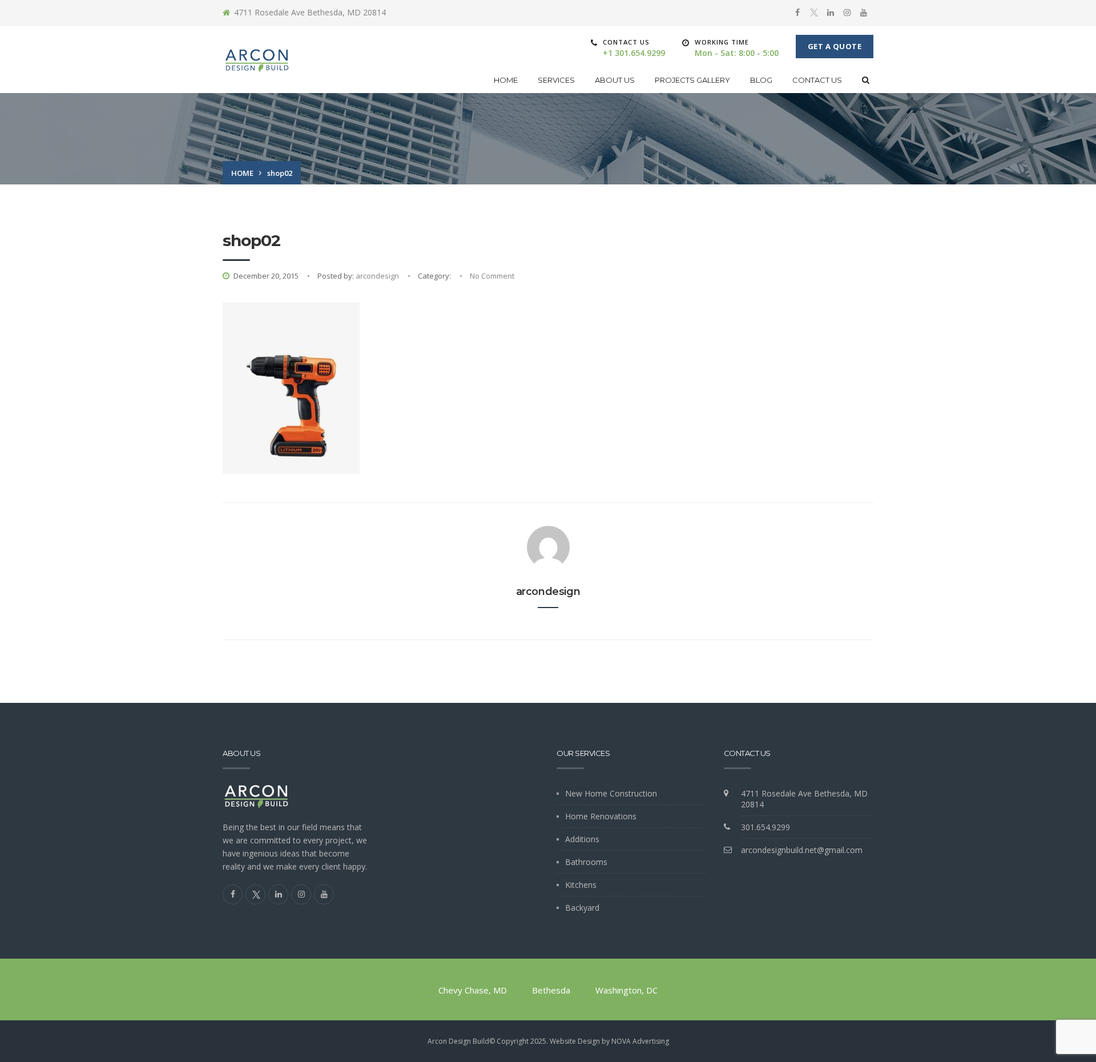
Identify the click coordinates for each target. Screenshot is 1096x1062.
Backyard (582, 907)
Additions (582, 839)
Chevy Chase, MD (472, 990)
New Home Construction (611, 793)
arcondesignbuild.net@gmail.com (802, 849)
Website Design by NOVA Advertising (609, 1041)
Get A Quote (835, 46)
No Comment (492, 276)
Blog (761, 80)
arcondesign (377, 276)
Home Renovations (600, 816)
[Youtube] (864, 13)
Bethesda (551, 990)
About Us (615, 80)
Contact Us (817, 80)
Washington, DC (626, 990)
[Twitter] (814, 13)
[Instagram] (847, 13)
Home (506, 80)
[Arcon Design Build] (257, 59)
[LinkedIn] (830, 13)
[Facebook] (797, 13)
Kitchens (581, 884)
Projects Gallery (692, 80)
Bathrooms (586, 861)
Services (556, 80)
